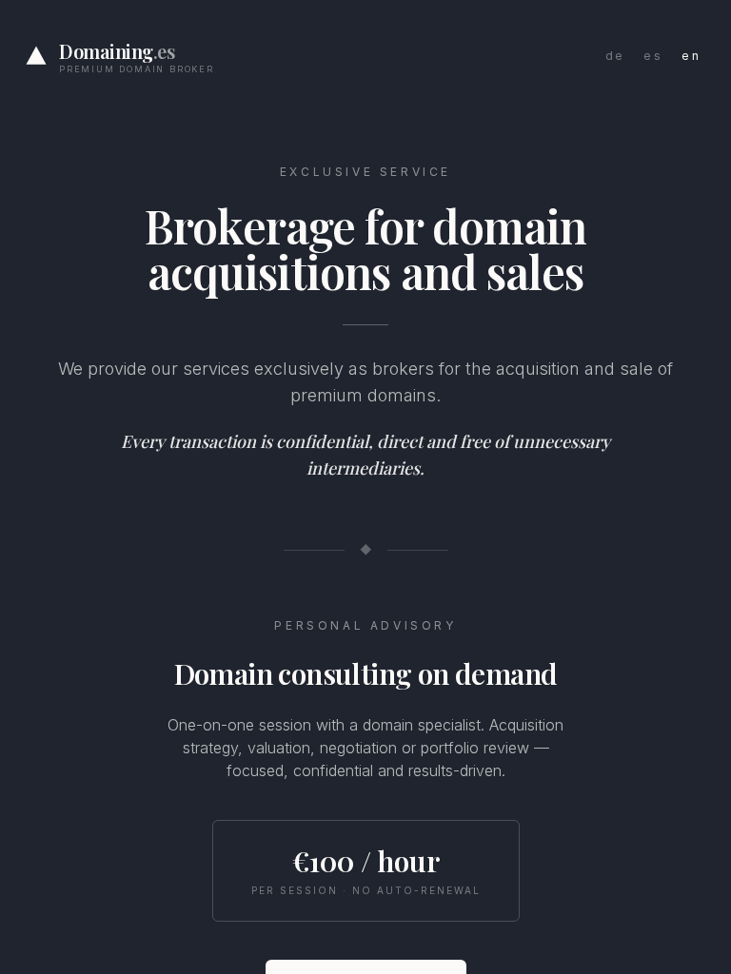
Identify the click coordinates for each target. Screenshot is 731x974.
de (615, 56)
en (691, 56)
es (652, 56)
